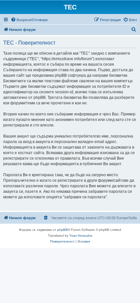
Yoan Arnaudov (80, 235)
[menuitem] (29, 20)
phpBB (62, 229)
